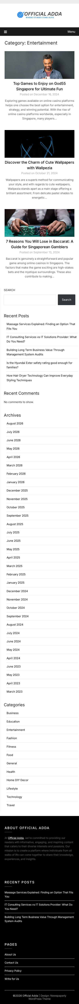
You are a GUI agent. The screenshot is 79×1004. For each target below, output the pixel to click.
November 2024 (17, 599)
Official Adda (16, 837)
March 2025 (14, 566)
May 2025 (13, 549)
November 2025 (17, 499)
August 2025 (15, 524)
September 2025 (17, 515)
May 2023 (13, 675)
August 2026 (15, 423)
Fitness (11, 746)
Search (9, 290)
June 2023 (14, 666)
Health (11, 772)
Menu (71, 31)
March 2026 (14, 465)
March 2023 (14, 691)
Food (10, 755)
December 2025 (17, 490)
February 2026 (16, 473)
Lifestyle (12, 788)
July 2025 (13, 532)
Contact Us (11, 962)
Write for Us (12, 978)
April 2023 (13, 683)
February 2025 (16, 574)
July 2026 (13, 432)
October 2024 (16, 607)
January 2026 (15, 482)
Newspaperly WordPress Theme (47, 997)
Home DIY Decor (17, 780)
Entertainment (16, 730)
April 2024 (13, 658)
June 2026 (14, 440)
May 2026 (13, 448)
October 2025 (16, 507)
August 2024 (15, 624)
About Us (10, 954)
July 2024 (13, 633)
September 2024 (18, 616)
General (12, 763)
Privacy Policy (13, 970)
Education (13, 721)
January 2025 (15, 582)
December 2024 (17, 591)
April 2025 (13, 557)
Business (13, 713)
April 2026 (13, 457)
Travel (11, 805)
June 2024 (14, 641)
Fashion (12, 738)
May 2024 (13, 649)
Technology (14, 797)
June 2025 (14, 540)
